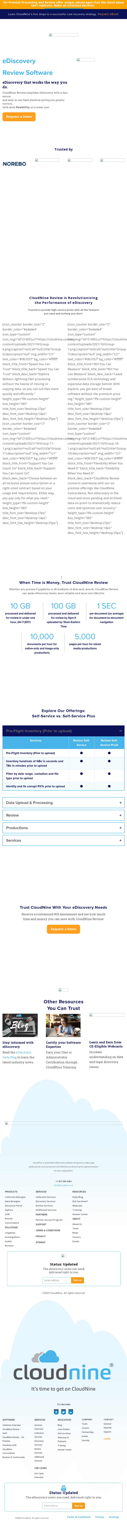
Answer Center (80, 1214)
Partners (41, 1214)
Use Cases (40, 1468)
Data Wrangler (13, 1201)
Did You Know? (80, 1201)
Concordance (12, 1222)
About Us (77, 1224)
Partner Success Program (49, 1219)
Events (75, 1241)
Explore (9, 1209)
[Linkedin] (70, 1411)
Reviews (9, 1245)
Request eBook (108, 14)
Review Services (44, 1205)
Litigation (10, 1232)
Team (75, 1228)
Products (11, 1191)
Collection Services (46, 1196)
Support (41, 1224)
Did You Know (64, 1433)
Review (9, 1218)
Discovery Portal (13, 1205)
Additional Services (46, 1209)
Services (41, 1191)
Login (107, 1438)
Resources (79, 1191)
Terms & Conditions (48, 1230)
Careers (76, 1237)
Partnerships (88, 1432)
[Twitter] (63, 1411)
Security (85, 1440)
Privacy (41, 1236)
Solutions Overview (11, 1425)
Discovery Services (45, 1201)
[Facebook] (56, 1411)
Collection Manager (15, 1196)
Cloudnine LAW (9, 1445)
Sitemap (40, 1242)
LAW (7, 1214)
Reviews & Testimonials (13, 1457)
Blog (60, 1425)
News (75, 1232)
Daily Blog (77, 1196)
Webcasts (77, 1205)
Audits (8, 1241)
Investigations (12, 1237)
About (76, 1218)
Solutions (11, 1227)
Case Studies (64, 1429)
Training (77, 1209)
